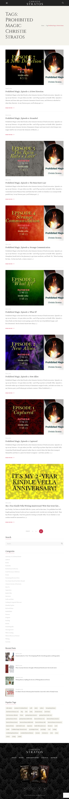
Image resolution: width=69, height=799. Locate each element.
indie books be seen (20, 726)
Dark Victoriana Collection (12, 572)
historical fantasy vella (40, 722)
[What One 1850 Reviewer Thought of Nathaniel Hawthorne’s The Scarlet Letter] (9, 669)
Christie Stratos (38, 711)
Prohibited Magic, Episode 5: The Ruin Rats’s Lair (25, 182)
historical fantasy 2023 (39, 718)
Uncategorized (9, 630)
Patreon (7, 614)
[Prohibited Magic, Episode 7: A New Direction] (34, 67)
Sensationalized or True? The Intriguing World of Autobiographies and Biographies (38, 656)
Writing (7, 639)
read (49, 729)
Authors (7, 559)
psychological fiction (33, 729)
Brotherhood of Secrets (11, 569)
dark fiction (47, 711)
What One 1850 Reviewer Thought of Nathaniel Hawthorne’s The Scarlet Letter (36, 668)
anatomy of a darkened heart (20, 708)
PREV (28, 531)
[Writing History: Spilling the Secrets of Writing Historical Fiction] (9, 680)
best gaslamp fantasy (50, 708)
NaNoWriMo (8, 611)
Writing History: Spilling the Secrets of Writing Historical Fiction (33, 680)
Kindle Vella (8, 593)
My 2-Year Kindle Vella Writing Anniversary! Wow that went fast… (32, 505)
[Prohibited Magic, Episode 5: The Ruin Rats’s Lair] (34, 158)
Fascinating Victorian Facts (12, 578)
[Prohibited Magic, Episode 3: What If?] (34, 287)
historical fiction (10, 726)
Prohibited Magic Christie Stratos (19, 729)
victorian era (45, 733)
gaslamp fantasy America (31, 715)
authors (42, 708)
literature (50, 726)
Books (7, 562)
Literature (8, 596)
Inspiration (8, 590)
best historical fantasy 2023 (12, 711)
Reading (7, 620)
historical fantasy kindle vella (26, 722)
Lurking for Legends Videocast (13, 602)
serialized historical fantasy (27, 733)
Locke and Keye (9, 599)
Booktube (8, 566)
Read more (9, 108)
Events (7, 575)
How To (7, 587)
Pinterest (39, 788)
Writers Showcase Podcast (12, 636)
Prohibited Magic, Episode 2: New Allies (21, 376)
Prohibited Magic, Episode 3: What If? (21, 312)
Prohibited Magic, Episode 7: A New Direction (24, 91)
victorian (38, 733)
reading (54, 729)
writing (13, 736)
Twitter (24, 788)
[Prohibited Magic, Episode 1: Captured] (34, 417)
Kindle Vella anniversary (40, 726)
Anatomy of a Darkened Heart (13, 556)
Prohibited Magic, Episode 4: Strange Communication (27, 247)
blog (22, 711)
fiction (21, 715)
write (51, 733)
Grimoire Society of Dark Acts (13, 584)
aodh (31, 708)
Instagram (34, 788)
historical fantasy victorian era (55, 722)
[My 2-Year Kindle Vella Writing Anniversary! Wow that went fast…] (34, 481)
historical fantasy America (53, 718)
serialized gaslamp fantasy (12, 733)
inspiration (29, 726)
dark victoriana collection (12, 715)
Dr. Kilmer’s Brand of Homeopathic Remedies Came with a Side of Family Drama (37, 691)
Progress (7, 617)
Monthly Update (9, 605)
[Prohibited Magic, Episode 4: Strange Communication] (34, 223)
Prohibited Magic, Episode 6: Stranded (21, 118)
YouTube (7, 642)
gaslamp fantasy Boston (11, 718)
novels (7, 729)
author (36, 708)
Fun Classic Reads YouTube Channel (15, 581)
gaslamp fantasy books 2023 (45, 715)
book (26, 711)
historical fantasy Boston (11, 722)
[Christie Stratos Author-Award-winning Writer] (35, 3)
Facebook (29, 788)
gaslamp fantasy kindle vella (25, 718)
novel (56, 726)
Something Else (9, 626)
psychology (43, 729)
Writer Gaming (9, 633)
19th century (9, 708)
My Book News (9, 608)
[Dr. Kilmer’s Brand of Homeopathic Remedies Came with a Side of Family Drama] (9, 692)
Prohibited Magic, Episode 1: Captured (21, 441)
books (31, 711)
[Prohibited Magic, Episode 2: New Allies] (34, 352)
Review (7, 623)
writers (8, 736)
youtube (19, 736)
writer (56, 733)
